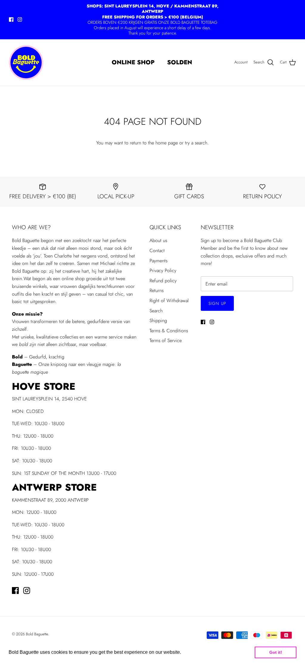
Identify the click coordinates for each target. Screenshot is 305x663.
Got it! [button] (275, 652)
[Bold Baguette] (26, 62)
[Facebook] (11, 19)
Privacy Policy (163, 270)
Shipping (158, 320)
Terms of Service (166, 340)
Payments (158, 260)
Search (156, 310)
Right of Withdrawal (169, 300)
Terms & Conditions (169, 330)
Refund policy (163, 280)
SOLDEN (179, 62)
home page (166, 142)
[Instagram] (20, 19)
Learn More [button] (195, 652)
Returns (157, 290)
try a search (196, 142)
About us (158, 240)
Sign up (217, 303)
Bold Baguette (37, 634)
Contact (157, 250)
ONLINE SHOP (133, 62)
